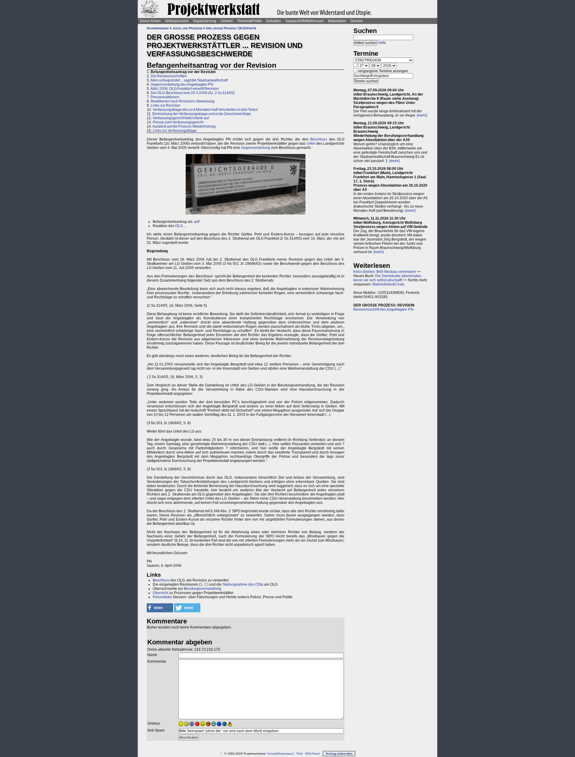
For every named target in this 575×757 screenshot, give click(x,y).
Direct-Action (150, 21)
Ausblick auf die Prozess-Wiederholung (184, 126)
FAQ (299, 753)
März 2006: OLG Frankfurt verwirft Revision (185, 89)
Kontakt (272, 753)
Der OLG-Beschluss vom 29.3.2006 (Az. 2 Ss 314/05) (193, 93)
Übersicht (160, 593)
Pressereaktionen (165, 97)
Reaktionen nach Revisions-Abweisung (182, 101)
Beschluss (318, 139)
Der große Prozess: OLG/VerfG (231, 28)
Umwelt (226, 21)
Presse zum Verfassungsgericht (178, 122)
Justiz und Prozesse (187, 28)
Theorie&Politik (249, 21)
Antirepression (177, 21)
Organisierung (204, 21)
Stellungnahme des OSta (243, 584)
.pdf (196, 222)
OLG (179, 226)
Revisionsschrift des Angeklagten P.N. (383, 309)
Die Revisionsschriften (169, 76)
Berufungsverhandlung (202, 589)
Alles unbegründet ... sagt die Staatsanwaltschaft (189, 80)
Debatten (273, 21)
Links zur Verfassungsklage (175, 131)
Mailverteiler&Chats (388, 284)
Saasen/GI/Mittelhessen (304, 21)
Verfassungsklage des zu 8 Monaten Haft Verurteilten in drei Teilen (205, 110)
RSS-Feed (312, 753)
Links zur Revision (165, 105)
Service (356, 21)
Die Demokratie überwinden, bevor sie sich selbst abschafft (387, 278)
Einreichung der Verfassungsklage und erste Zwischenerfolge (201, 114)
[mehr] (422, 115)
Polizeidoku (162, 597)
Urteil (311, 143)
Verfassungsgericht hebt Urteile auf (181, 118)
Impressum (286, 753)
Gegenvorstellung (255, 148)
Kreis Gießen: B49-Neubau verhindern (384, 272)
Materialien (337, 21)
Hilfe (382, 43)
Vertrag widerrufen (339, 753)
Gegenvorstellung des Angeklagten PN (182, 84)
